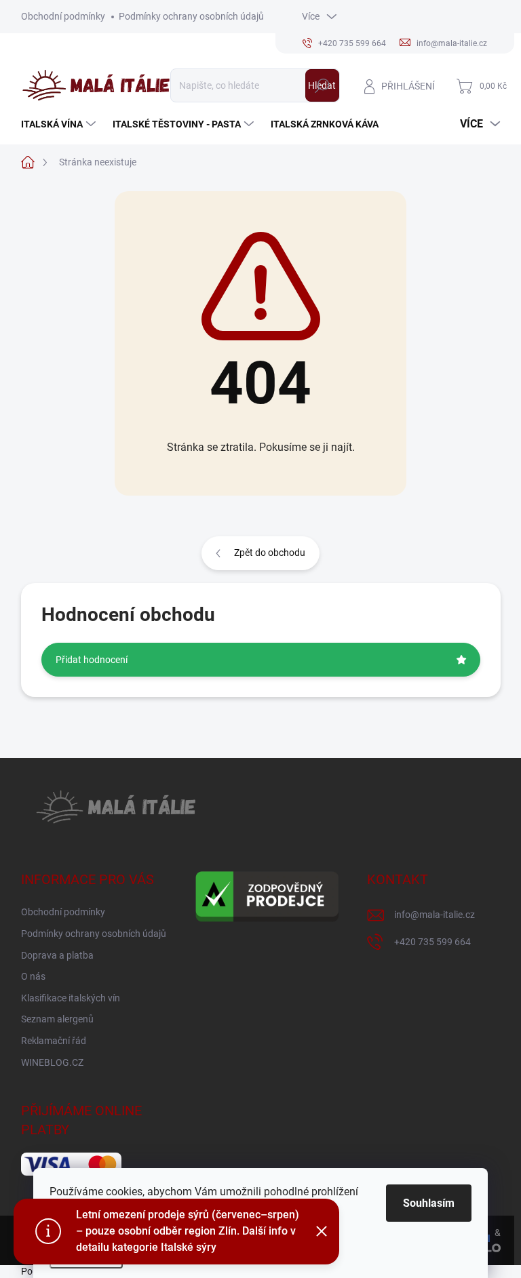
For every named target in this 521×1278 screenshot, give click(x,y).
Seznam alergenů (57, 1019)
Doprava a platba (57, 955)
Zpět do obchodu (269, 552)
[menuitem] (60, 124)
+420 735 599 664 (432, 941)
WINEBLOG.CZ (52, 1062)
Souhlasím (429, 1203)
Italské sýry (188, 1247)
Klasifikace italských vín (70, 998)
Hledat (322, 85)
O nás (33, 976)
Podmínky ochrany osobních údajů (191, 16)
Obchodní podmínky (63, 16)
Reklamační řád (53, 1040)
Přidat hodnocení (92, 659)
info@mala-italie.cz (434, 914)
